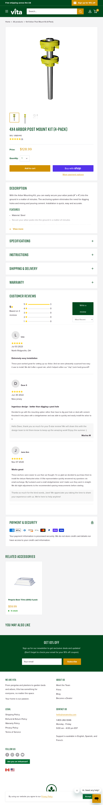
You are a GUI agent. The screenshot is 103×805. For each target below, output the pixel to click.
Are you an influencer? (17, 761)
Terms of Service (13, 732)
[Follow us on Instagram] (12, 755)
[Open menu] (6, 11)
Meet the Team (63, 685)
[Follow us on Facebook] (7, 755)
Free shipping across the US (18, 3)
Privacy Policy (11, 727)
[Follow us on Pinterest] (17, 755)
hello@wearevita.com (66, 714)
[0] (95, 11)
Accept (88, 796)
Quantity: (14, 158)
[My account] (90, 11)
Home (7, 22)
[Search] (80, 11)
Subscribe (72, 661)
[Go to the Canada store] (7, 770)
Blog (58, 694)
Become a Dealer (64, 698)
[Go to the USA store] (13, 770)
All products (18, 22)
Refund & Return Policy (16, 719)
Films (58, 689)
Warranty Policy (12, 723)
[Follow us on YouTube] (22, 755)
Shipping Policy (12, 714)
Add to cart (30, 168)
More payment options (73, 174)
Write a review (83, 308)
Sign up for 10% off (86, 3)
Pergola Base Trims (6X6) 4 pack (23, 600)
